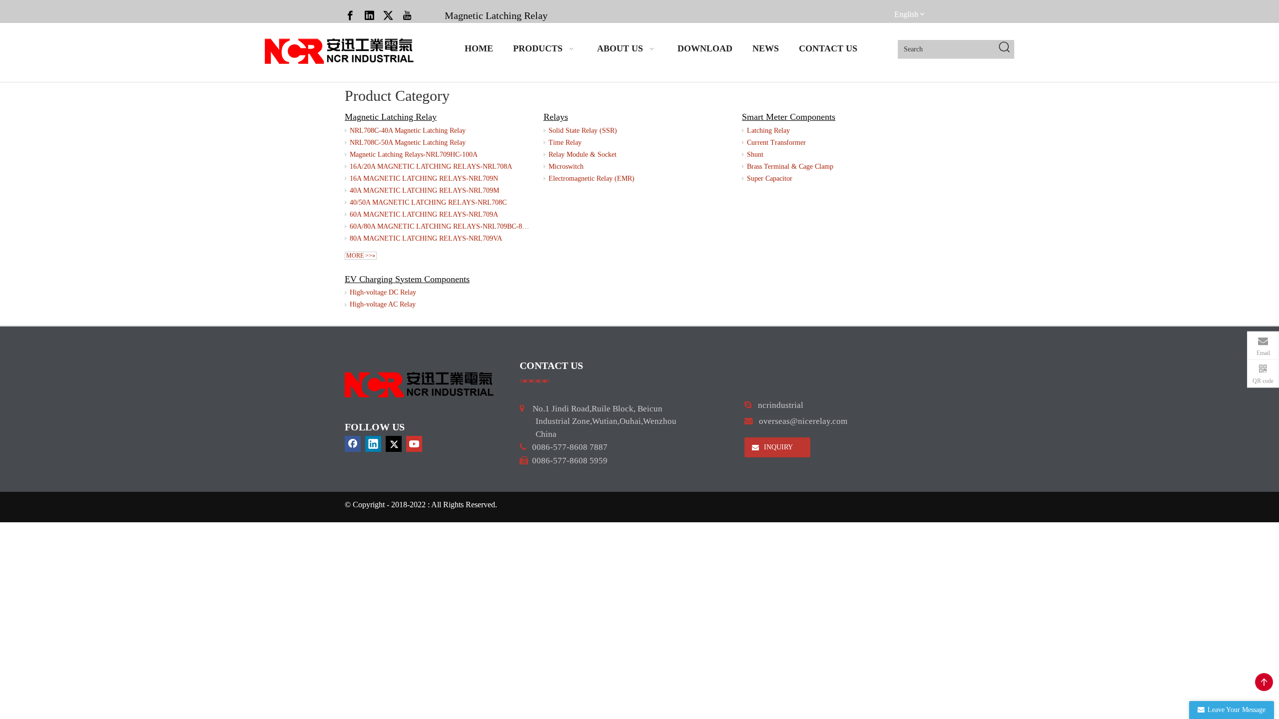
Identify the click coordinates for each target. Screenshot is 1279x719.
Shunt (755, 154)
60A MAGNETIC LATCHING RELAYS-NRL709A (424, 214)
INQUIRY (777, 447)
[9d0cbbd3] (420, 384)
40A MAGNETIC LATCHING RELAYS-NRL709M (424, 190)
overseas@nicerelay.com (803, 421)
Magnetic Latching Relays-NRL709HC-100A (414, 154)
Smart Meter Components (788, 117)
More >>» (360, 255)
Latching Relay (768, 130)
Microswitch (566, 166)
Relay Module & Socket (583, 154)
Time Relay (565, 142)
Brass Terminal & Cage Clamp (790, 166)
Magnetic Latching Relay (496, 15)
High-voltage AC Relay (383, 304)
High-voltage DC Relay (383, 292)
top (1264, 682)
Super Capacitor (769, 178)
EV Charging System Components (407, 279)
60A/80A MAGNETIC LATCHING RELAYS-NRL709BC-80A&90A (441, 226)
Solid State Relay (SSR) (583, 130)
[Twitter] (388, 15)
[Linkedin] (369, 15)
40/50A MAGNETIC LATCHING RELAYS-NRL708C (428, 202)
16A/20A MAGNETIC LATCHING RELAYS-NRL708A (431, 166)
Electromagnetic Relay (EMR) (592, 178)
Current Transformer (776, 142)
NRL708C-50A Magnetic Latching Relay (408, 142)
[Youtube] (407, 15)
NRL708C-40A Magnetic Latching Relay (408, 130)
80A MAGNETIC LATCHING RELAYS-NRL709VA (426, 238)
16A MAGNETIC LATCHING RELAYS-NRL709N (424, 178)
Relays (556, 117)
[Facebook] (350, 15)
